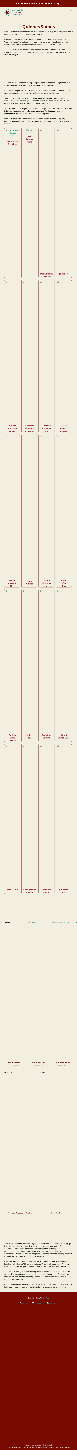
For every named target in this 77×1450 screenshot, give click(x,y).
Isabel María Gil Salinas (12, 142)
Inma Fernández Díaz (64, 583)
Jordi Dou (63, 274)
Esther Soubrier (29, 736)
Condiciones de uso (41, 1447)
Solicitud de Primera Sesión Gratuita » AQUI (38, 3)
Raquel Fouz (12, 889)
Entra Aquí (45, 1298)
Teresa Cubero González (63, 428)
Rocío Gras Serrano (46, 736)
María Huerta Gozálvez (46, 275)
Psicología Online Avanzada (43, 1445)
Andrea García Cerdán (12, 738)
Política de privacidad (14, 1447)
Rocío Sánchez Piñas (29, 139)
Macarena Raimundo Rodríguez (29, 428)
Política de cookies (28, 1447)
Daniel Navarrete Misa (12, 583)
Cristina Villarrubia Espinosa (46, 583)
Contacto (51, 1447)
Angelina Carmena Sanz (46, 428)
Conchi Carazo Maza (63, 736)
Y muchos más (63, 891)
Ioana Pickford (29, 582)
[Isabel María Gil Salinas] (12, 133)
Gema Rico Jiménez (46, 891)
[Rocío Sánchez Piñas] (29, 130)
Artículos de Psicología (63, 1447)
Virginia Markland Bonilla (12, 428)
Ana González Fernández (29, 891)
